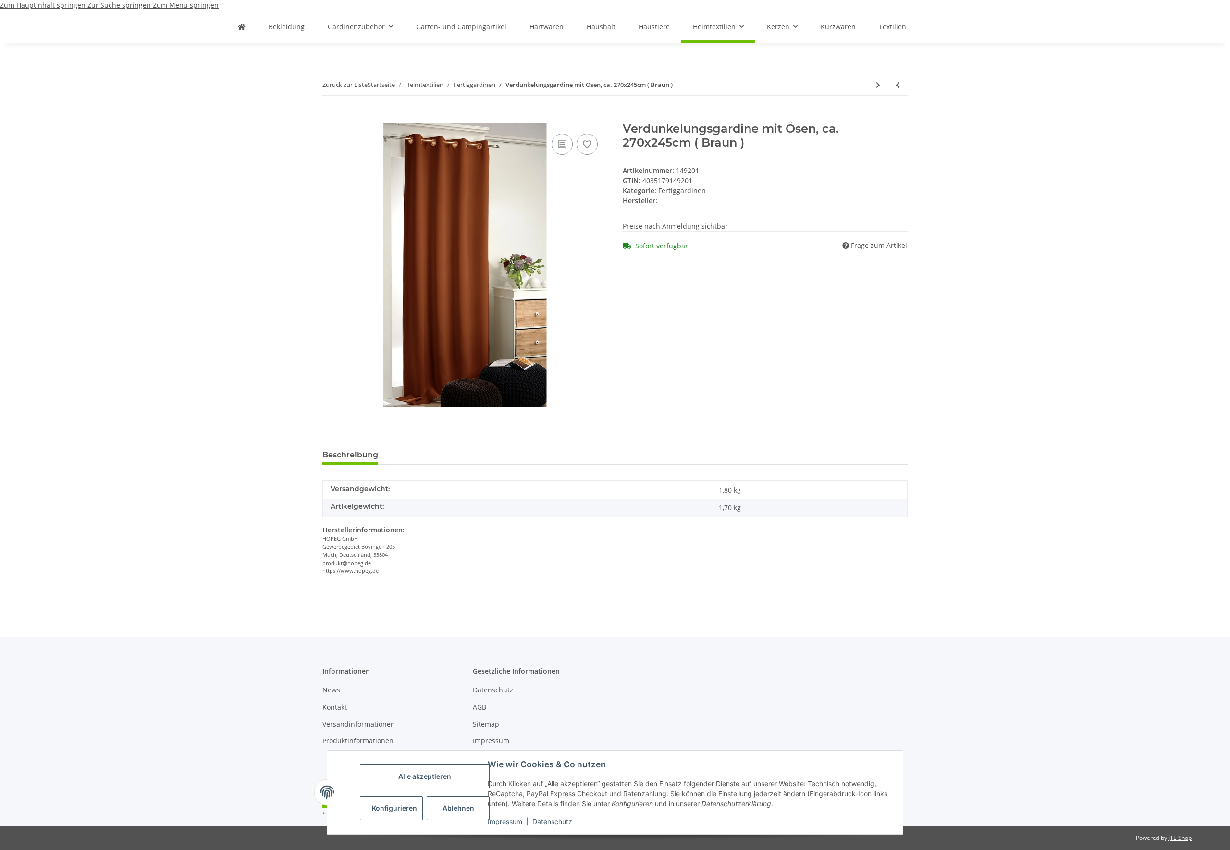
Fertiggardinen (682, 190)
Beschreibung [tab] (350, 454)
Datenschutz (552, 821)
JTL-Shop (1180, 838)
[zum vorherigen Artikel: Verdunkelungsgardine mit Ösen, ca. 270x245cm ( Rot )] (898, 84)
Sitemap (486, 723)
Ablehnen (458, 808)
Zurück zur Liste (345, 84)
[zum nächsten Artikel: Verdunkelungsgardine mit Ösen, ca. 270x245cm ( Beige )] (878, 84)
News (331, 689)
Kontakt (334, 707)
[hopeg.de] (241, 26)
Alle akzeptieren (424, 776)
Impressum (505, 821)
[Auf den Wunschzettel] (587, 144)
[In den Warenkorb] (330, 116)
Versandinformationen (358, 723)
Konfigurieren (394, 808)
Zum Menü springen (186, 5)
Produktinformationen (358, 740)
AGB (479, 707)
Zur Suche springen (120, 5)
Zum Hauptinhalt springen (43, 5)
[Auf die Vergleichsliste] (562, 144)
